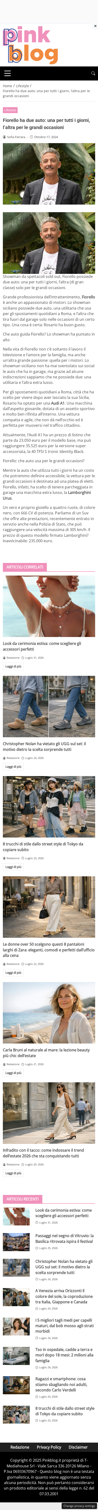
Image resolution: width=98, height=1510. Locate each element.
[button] (93, 73)
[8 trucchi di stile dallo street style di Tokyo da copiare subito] (49, 807)
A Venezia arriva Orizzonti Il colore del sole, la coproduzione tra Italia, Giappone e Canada (64, 1296)
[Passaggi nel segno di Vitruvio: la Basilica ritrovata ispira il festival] (16, 1242)
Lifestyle (10, 110)
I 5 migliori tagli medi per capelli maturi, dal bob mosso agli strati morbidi (64, 1326)
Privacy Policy (49, 1447)
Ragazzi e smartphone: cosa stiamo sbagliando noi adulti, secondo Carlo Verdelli (61, 1384)
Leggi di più (13, 666)
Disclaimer (78, 1447)
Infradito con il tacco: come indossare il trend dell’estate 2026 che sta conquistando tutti (43, 1153)
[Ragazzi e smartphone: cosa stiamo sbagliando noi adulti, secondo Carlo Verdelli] (16, 1385)
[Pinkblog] (30, 44)
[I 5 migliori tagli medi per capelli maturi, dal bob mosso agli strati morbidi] (16, 1327)
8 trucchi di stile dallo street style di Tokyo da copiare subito (64, 1411)
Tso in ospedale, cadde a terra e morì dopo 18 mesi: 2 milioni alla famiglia (64, 1355)
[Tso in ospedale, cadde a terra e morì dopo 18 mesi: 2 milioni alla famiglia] (16, 1356)
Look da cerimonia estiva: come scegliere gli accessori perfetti (63, 1213)
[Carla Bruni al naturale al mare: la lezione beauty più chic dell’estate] (49, 1013)
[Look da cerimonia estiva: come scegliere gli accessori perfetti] (49, 606)
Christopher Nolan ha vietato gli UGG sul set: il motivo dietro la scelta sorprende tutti (44, 746)
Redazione (19, 1447)
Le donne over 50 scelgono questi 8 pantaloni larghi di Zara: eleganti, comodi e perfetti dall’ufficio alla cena (49, 950)
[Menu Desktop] (7, 73)
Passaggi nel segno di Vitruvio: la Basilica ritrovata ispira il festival (64, 1238)
